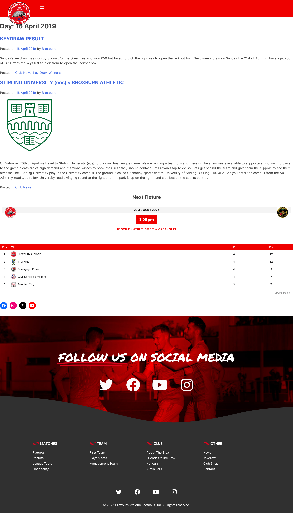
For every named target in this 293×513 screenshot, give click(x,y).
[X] (22, 305)
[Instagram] (13, 305)
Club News (23, 73)
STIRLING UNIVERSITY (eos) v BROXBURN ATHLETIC (62, 82)
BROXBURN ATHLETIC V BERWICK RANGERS (146, 229)
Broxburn (49, 49)
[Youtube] (160, 385)
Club (14, 247)
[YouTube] (32, 305)
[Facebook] (3, 305)
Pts (271, 247)
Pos (4, 247)
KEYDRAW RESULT (22, 39)
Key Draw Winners (47, 73)
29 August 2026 (146, 210)
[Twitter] (106, 385)
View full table (282, 293)
